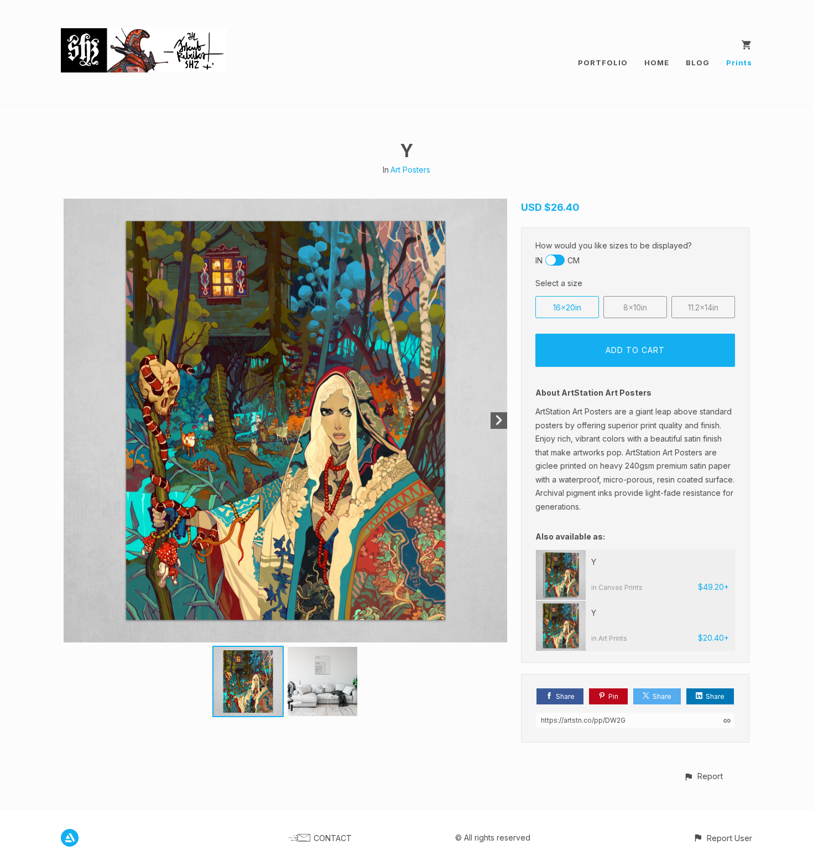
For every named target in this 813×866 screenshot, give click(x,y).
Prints (739, 62)
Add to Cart (635, 350)
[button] (703, 776)
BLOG (698, 62)
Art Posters (410, 169)
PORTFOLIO (603, 62)
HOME (656, 62)
